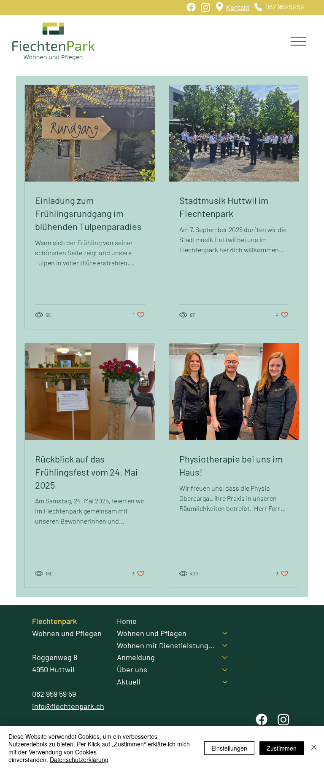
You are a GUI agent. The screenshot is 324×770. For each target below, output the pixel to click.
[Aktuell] (225, 682)
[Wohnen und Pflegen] (225, 633)
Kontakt (238, 7)
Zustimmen (282, 748)
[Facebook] (191, 7)
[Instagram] (205, 7)
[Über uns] (225, 669)
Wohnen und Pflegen (151, 633)
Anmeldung (136, 657)
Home (127, 621)
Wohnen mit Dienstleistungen (166, 645)
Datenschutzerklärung (79, 759)
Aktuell (128, 681)
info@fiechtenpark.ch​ (68, 706)
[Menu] (298, 41)
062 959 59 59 (284, 7)
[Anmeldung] (225, 657)
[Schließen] (314, 748)
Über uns (132, 669)
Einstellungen (229, 748)
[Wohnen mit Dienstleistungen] (225, 645)
